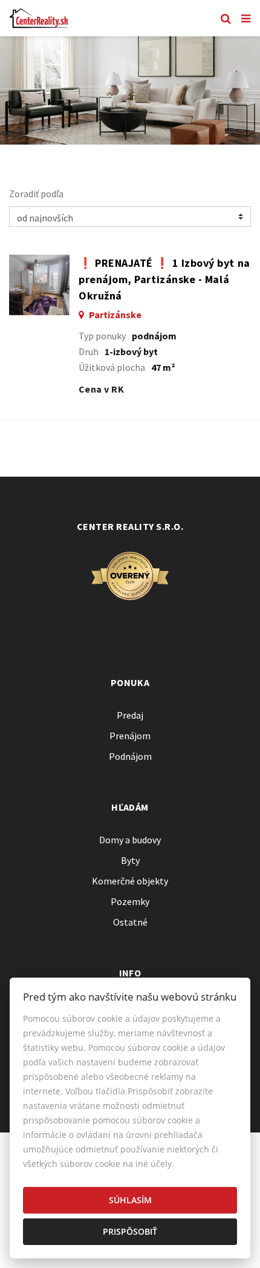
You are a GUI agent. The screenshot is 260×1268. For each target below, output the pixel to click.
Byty (130, 860)
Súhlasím (130, 1200)
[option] (130, 90)
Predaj (130, 715)
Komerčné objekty (130, 881)
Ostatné (130, 922)
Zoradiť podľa (36, 194)
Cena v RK (101, 389)
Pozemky (130, 901)
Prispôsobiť (130, 1231)
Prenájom (130, 736)
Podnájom (130, 756)
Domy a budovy (130, 840)
